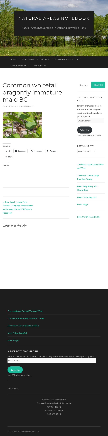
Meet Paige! (82, 204)
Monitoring (28, 59)
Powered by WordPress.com (23, 431)
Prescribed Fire (18, 65)
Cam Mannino (26, 106)
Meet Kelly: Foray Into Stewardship (23, 325)
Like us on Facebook (88, 217)
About (43, 59)
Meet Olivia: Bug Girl (86, 197)
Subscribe (84, 130)
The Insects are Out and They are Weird (25, 311)
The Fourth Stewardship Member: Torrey (26, 318)
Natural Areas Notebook (54, 18)
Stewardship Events (65, 59)
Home (13, 59)
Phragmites (40, 65)
